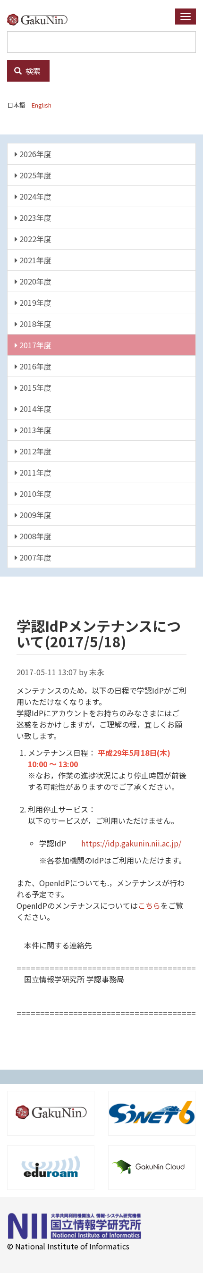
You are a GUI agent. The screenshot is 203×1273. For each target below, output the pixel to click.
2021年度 (34, 260)
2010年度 (34, 493)
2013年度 (34, 430)
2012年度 (34, 451)
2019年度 (34, 302)
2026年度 (34, 153)
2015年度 (34, 387)
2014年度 (34, 408)
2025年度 (34, 175)
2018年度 (34, 323)
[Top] (41, 19)
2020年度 (34, 281)
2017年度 (34, 345)
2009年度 (34, 514)
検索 (32, 70)
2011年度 (34, 472)
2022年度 (34, 238)
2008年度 (34, 536)
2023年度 (34, 217)
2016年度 (34, 366)
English (41, 104)
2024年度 (34, 196)
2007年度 (34, 557)
